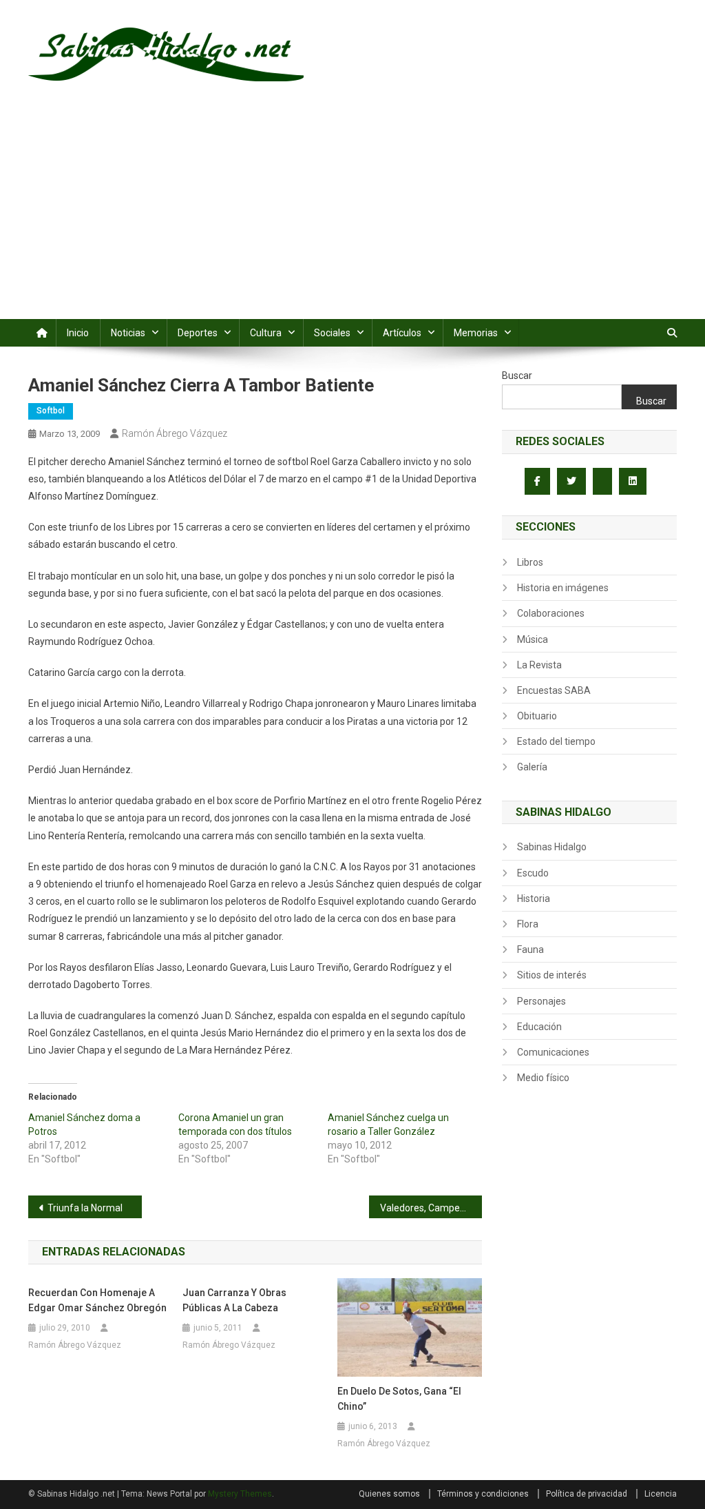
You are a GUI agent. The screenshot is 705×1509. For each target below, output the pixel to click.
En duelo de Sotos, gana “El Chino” (399, 1399)
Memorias (476, 332)
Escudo (533, 873)
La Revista (539, 664)
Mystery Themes (240, 1494)
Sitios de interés (552, 975)
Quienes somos (389, 1494)
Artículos (402, 332)
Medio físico (543, 1077)
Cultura (266, 332)
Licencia (660, 1494)
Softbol (50, 410)
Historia (533, 898)
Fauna (530, 949)
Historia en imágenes (563, 587)
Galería (532, 766)
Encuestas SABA (554, 690)
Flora (527, 924)
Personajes (541, 1001)
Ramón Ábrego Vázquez (174, 433)
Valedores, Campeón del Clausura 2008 (431, 1207)
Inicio (78, 332)
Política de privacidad (586, 1494)
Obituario (537, 715)
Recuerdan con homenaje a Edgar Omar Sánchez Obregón (97, 1300)
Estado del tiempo (556, 741)
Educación (539, 1026)
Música (532, 639)
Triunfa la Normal (85, 1207)
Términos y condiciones (483, 1494)
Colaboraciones (551, 613)
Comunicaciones (553, 1052)
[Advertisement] (352, 215)
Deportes (198, 332)
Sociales (332, 332)
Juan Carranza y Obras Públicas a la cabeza (234, 1300)
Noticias (128, 332)
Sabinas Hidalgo (552, 846)
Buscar (517, 375)
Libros (530, 562)
